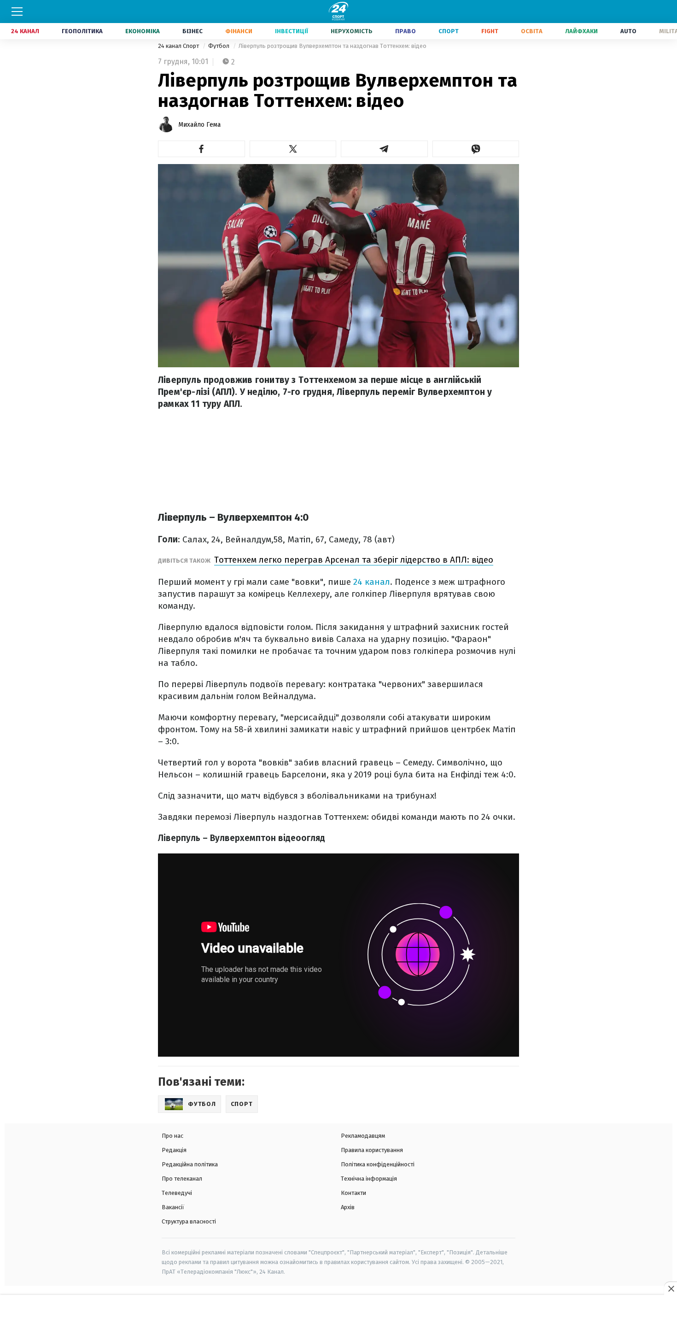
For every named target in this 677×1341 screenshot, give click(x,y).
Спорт (448, 31)
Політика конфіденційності (377, 1164)
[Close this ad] (670, 1288)
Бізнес (192, 31)
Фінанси (238, 31)
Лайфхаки (581, 31)
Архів (348, 1207)
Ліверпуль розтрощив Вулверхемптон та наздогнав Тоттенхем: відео (332, 46)
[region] (338, 1318)
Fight (489, 31)
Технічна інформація (369, 1178)
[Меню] (17, 11)
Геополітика (82, 31)
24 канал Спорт (179, 46)
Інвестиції (291, 31)
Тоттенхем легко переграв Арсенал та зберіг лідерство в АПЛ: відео (353, 559)
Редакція (174, 1150)
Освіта (532, 31)
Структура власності (189, 1221)
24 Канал (25, 31)
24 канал (371, 581)
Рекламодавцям (363, 1135)
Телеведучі (177, 1192)
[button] (201, 149)
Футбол (219, 46)
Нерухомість (352, 31)
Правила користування (372, 1150)
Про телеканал (182, 1178)
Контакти (353, 1192)
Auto (628, 31)
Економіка (142, 31)
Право (405, 31)
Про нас (172, 1135)
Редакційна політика (190, 1164)
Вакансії (173, 1207)
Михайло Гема (199, 125)
